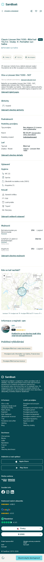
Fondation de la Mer (8, 421)
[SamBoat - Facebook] (3, 492)
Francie (4, 445)
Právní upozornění (7, 541)
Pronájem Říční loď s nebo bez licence (16, 348)
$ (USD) (21, 534)
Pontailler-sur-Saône (10, 48)
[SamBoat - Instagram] (8, 492)
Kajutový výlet (28, 421)
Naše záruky (5, 410)
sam (13, 325)
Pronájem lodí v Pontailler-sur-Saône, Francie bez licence (22, 355)
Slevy (25, 423)
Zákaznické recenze (8, 416)
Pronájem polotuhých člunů (33, 408)
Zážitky (4, 423)
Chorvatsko (5, 436)
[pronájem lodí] (9, 4)
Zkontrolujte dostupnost (29, 558)
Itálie (3, 440)
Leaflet (40, 309)
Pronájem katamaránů (31, 414)
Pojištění (4, 412)
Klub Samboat (6, 414)
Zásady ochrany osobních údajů (31, 542)
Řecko (3, 438)
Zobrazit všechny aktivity (12, 110)
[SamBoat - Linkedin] (12, 492)
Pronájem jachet (29, 410)
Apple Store (24, 461)
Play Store (23, 468)
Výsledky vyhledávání (11, 11)
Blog (2, 425)
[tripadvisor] (7, 518)
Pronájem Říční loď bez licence (14, 361)
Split (3, 447)
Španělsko (5, 443)
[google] (5, 509)
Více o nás (5, 404)
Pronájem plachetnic (30, 412)
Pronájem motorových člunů (31, 404)
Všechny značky (29, 425)
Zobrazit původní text (28, 80)
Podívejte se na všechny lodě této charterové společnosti (26, 334)
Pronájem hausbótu (30, 419)
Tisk (2, 419)
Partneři (26, 544)
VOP (2, 544)
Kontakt (4, 546)
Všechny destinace (8, 449)
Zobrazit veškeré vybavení (12, 216)
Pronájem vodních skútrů (32, 416)
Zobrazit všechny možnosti (13, 256)
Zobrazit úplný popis (10, 92)
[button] (4, 275)
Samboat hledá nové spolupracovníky (8, 407)
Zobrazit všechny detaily (12, 155)
